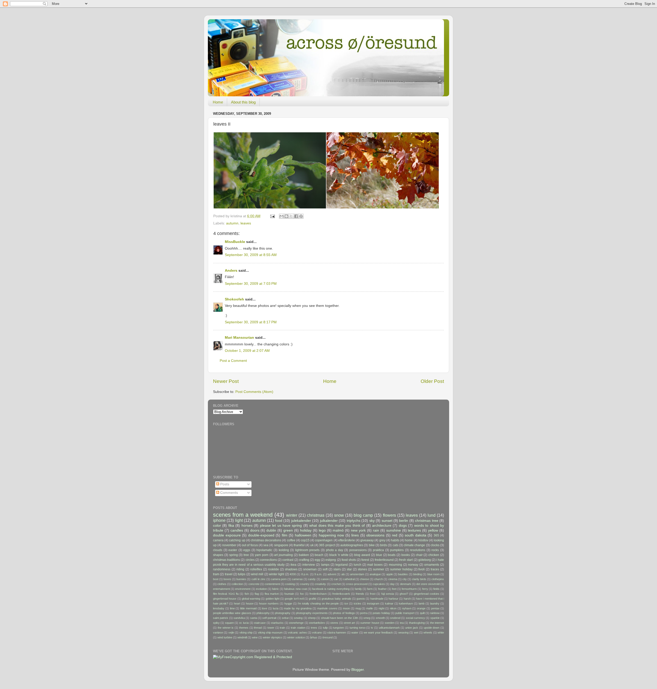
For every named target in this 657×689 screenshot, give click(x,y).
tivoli (421, 569)
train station (298, 627)
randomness (221, 569)
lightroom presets (307, 550)
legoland (341, 565)
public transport (404, 613)
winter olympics (272, 637)
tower (270, 627)
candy (312, 579)
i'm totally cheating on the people (318, 603)
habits (395, 540)
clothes (221, 584)
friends (360, 593)
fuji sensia (387, 593)
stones (362, 569)
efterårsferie (346, 540)
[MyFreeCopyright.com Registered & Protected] (252, 657)
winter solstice (296, 637)
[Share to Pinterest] (301, 216)
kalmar (389, 603)
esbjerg (330, 560)
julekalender (301, 521)
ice (346, 603)
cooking (290, 584)
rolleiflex (256, 569)
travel (229, 574)
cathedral (349, 579)
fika (231, 525)
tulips (241, 574)
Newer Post (226, 381)
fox (302, 593)
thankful (299, 545)
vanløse (218, 632)
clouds (217, 550)
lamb (421, 603)
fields (436, 588)
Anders (231, 270)
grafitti (312, 598)
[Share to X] (291, 216)
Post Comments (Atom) (254, 392)
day (392, 584)
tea (402, 622)
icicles (357, 603)
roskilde (273, 569)
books (405, 555)
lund (432, 515)
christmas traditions (226, 560)
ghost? (404, 593)
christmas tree (426, 521)
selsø (285, 617)
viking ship (246, 632)
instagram (373, 603)
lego (322, 530)
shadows (291, 569)
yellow (433, 530)
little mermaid (248, 608)
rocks (435, 550)
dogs (403, 525)
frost (372, 593)
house (250, 603)
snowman (310, 569)
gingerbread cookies (426, 593)
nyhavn (406, 608)
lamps (325, 565)
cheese (364, 579)
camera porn (279, 579)
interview (308, 565)
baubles (403, 574)
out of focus (250, 545)
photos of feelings (344, 613)
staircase (260, 622)
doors (254, 530)
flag (257, 593)
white (441, 632)
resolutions (417, 550)
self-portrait (269, 617)
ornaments (431, 565)
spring (233, 555)
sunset (387, 521)
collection (237, 584)
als (343, 574)
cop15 (305, 540)
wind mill (257, 574)
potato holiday (381, 613)
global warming (251, 598)
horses (247, 525)
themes (243, 627)
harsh (407, 598)
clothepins (437, 579)
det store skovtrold (428, 584)
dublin (271, 530)
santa (253, 617)
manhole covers (327, 608)
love (264, 608)
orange (421, 608)
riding (240, 569)
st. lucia (244, 622)
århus (313, 637)
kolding (284, 550)
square (229, 622)
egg (317, 560)
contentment (272, 584)
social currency (415, 617)
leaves (245, 223)
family (358, 588)
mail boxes (375, 565)
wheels (427, 632)
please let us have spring (281, 525)
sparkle (435, 617)
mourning (395, 565)
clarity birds (419, 579)
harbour (393, 598)
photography (283, 613)
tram (216, 574)
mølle (369, 608)
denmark (405, 584)
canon (325, 579)
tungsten (338, 627)
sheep (312, 617)
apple (389, 574)
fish (247, 593)
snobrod (395, 617)
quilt (422, 613)
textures (414, 530)
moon (346, 608)
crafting (304, 560)
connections (268, 560)
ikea (293, 565)
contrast (287, 560)
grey (382, 540)
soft (325, 569)
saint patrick (220, 617)
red (394, 535)
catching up (237, 540)
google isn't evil (294, 598)
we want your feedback (378, 632)
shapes (218, 555)
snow (339, 515)
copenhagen (324, 540)
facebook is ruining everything (331, 588)
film (284, 535)
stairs (337, 569)
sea (265, 545)
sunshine (393, 530)
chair (419, 555)
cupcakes (379, 584)
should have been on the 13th (339, 617)
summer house (369, 622)
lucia (275, 608)
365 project (327, 545)
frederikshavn (318, 593)
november (229, 545)
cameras (297, 579)
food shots (349, 560)
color (217, 525)
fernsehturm (409, 588)
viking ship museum (270, 632)
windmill (242, 637)
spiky (216, 622)
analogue (375, 574)
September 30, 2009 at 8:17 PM (251, 322)
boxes (227, 579)
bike (372, 545)
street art (349, 622)
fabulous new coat (295, 588)
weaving (403, 632)
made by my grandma (298, 608)
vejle (231, 632)
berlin (403, 521)
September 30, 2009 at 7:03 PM (251, 284)
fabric (275, 588)
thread (258, 627)
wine (255, 637)
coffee (291, 540)
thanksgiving (417, 622)
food (278, 521)
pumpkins (397, 550)
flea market (272, 593)
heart (237, 603)
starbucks (277, 622)
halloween (303, 535)
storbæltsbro (317, 622)
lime (232, 608)
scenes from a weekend (243, 515)
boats (391, 555)
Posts (224, 484)
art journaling (283, 555)
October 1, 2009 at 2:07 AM (247, 351)
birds (383, 545)
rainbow (435, 613)
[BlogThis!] (286, 216)
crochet (336, 584)
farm (370, 588)
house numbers (269, 603)
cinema (392, 579)
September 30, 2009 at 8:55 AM (251, 255)
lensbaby (218, 608)
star (349, 569)
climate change (414, 545)
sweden (389, 622)
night (381, 608)
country (305, 584)
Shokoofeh (234, 299)
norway (413, 565)
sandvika (239, 617)
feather (382, 588)
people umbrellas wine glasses (232, 613)
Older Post (432, 381)
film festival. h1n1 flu (226, 593)
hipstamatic (264, 550)
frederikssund (384, 560)
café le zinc (259, 579)
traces (435, 569)
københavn (406, 603)
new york (358, 530)
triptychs (353, 521)
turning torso (357, 627)
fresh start (406, 560)
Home (218, 102)
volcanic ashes (297, 632)
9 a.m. (318, 574)
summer (378, 569)
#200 (293, 574)
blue (379, 555)
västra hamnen (336, 632)
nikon (393, 608)
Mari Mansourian (239, 337)
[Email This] (281, 216)
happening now (331, 535)
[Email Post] (272, 216)
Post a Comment (233, 361)
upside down (432, 627)
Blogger (357, 670)
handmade (376, 598)
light (239, 520)
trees (314, 627)
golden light (272, 598)
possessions (358, 550)
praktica (378, 550)
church (378, 579)
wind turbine (224, 637)
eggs (246, 550)
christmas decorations (266, 540)
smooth (380, 617)
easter (232, 550)
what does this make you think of (337, 525)
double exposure (227, 535)
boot (215, 579)
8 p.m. (305, 574)
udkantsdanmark (389, 627)
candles (236, 530)
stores (334, 622)
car (336, 579)
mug (358, 608)
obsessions (375, 535)
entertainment (221, 588)
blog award (362, 555)
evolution (261, 588)
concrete (253, 584)
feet (394, 588)
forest (365, 560)
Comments (228, 493)
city (404, 579)
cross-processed (357, 584)
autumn (232, 223)
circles (250, 560)
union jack (411, 627)
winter (291, 515)
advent (331, 574)
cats (395, 545)
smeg (366, 617)
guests (360, 598)
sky (372, 521)
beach (319, 555)
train (282, 627)
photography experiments (312, 613)
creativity (320, 584)
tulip (325, 627)
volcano (317, 632)
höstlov (423, 540)
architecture (381, 525)
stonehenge (296, 622)
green (288, 530)
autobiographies (351, 545)
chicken (433, 555)
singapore (281, 545)
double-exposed (261, 535)
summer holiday (401, 569)
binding (417, 574)
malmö (338, 530)
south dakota (415, 535)
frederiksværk (341, 593)
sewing (298, 617)
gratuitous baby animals (336, 598)
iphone (219, 520)
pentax (435, 608)
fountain (289, 593)
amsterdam (357, 574)
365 (436, 535)
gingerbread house (224, 598)
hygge (288, 603)
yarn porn (261, 555)
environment (242, 588)
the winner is (226, 627)
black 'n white (339, 555)
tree (246, 555)
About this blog (243, 102)
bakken (304, 555)
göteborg (424, 560)
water (354, 632)
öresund (327, 637)
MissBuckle (235, 242)
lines (355, 535)
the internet (437, 622)
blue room (433, 574)
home (409, 540)
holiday (306, 530)
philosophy (263, 613)
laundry (434, 603)
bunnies (241, 579)
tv (372, 627)
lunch (357, 565)
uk (312, 545)
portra (364, 613)
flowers (389, 515)
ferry (425, 588)
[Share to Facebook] (296, 216)
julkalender (329, 521)
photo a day (334, 550)
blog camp (363, 515)
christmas (315, 515)
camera (218, 540)
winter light (276, 574)
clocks (435, 545)
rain (376, 530)
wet (416, 632)
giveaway (367, 540)
